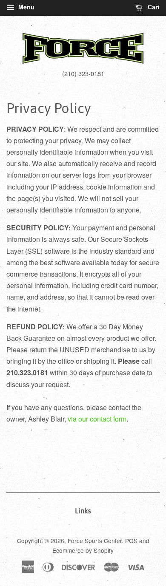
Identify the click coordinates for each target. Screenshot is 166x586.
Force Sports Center (95, 540)
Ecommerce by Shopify (83, 550)
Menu (25, 7)
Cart (153, 7)
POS (131, 540)
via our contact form (97, 419)
